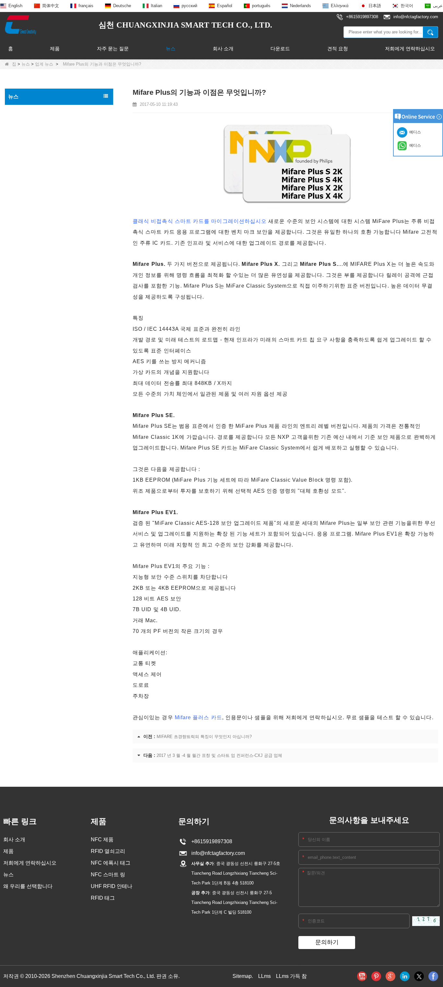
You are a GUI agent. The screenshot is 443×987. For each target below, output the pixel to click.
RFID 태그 (103, 898)
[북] (433, 976)
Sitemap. (243, 976)
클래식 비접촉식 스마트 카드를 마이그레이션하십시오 (200, 221)
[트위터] (419, 976)
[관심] (376, 976)
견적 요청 (337, 48)
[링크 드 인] (405, 976)
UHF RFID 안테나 (111, 886)
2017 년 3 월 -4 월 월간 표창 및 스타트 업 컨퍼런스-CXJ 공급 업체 (219, 755)
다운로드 (280, 48)
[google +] (390, 976)
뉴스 (170, 48)
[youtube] (362, 976)
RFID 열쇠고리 (108, 851)
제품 (55, 48)
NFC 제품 (102, 839)
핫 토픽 (17, 111)
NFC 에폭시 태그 (110, 863)
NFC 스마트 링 (108, 874)
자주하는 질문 (24, 151)
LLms (264, 976)
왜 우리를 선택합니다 (28, 886)
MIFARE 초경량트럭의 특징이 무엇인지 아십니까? (204, 736)
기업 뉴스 (20, 124)
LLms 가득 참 (291, 976)
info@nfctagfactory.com (217, 853)
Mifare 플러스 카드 (198, 717)
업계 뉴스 (44, 64)
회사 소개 (223, 48)
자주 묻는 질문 (113, 48)
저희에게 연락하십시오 (410, 48)
